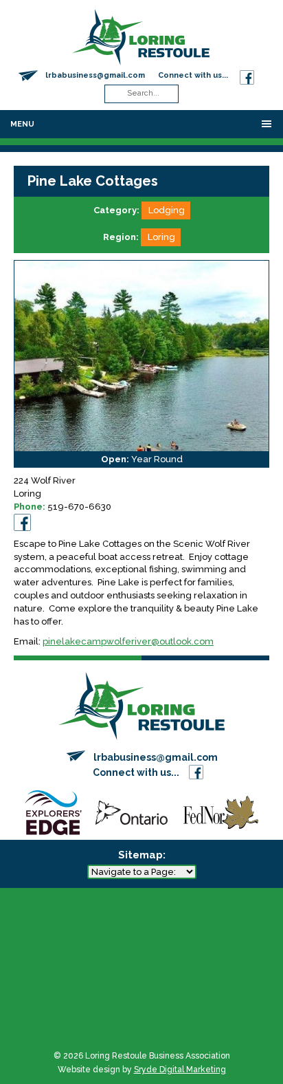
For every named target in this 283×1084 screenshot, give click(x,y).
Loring (161, 237)
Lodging (166, 210)
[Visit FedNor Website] (221, 812)
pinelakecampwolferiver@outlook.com (128, 641)
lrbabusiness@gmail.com (95, 75)
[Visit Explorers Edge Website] (53, 812)
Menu (22, 124)
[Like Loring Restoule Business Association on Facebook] (247, 75)
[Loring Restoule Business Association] (141, 36)
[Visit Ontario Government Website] (131, 812)
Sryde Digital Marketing (180, 1069)
